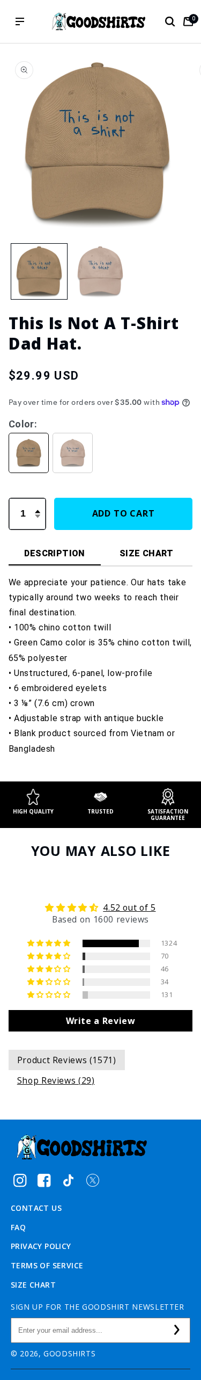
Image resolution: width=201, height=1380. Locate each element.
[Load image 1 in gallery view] (39, 272)
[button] (170, 21)
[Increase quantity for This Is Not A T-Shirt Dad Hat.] (37, 505)
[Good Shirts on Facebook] (44, 1180)
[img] (101, 907)
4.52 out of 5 (129, 907)
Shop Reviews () (56, 1080)
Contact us (36, 1208)
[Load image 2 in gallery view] (100, 272)
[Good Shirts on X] (92, 1180)
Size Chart (33, 1285)
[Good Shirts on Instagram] (20, 1180)
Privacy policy (41, 1246)
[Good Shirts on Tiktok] (68, 1180)
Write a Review (101, 1021)
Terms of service (47, 1265)
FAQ (18, 1227)
